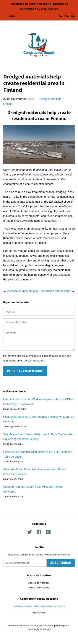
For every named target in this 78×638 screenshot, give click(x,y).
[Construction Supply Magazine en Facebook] (38, 533)
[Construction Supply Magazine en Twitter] (29, 533)
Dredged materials (50, 98)
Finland (7, 103)
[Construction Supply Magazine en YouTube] (48, 533)
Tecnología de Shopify (39, 629)
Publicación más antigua (22, 290)
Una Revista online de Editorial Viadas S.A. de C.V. (39, 606)
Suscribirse (60, 562)
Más (11, 16)
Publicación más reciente (55, 290)
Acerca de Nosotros (39, 583)
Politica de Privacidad (39, 587)
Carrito (69, 16)
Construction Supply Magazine (53, 625)
